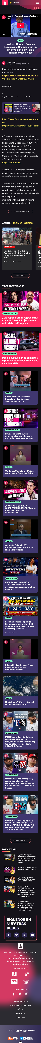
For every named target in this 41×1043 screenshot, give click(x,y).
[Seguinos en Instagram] (24, 935)
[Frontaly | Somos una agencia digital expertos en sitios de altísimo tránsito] (13, 1039)
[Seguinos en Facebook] (8, 935)
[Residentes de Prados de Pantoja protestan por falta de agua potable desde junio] (17, 246)
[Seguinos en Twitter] (16, 935)
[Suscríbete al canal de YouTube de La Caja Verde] (26, 981)
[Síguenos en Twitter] (19, 994)
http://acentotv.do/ (11, 162)
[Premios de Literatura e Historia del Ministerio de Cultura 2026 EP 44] (20, 880)
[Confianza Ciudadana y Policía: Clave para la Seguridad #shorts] (20, 461)
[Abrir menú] (37, 3)
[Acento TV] (5, 2)
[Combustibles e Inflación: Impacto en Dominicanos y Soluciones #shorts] (20, 388)
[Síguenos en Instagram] (26, 994)
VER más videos (21, 841)
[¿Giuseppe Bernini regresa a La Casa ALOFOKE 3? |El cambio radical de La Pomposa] (20, 309)
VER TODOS (20, 276)
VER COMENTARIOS (21, 211)
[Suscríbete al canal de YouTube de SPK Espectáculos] (14, 981)
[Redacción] (4, 64)
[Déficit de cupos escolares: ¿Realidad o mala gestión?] (20, 870)
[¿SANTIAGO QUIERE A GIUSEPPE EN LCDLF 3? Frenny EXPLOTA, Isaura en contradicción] (20, 498)
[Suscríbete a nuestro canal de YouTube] (32, 935)
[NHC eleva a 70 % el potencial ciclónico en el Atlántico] (20, 692)
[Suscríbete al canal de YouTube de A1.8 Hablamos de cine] (26, 974)
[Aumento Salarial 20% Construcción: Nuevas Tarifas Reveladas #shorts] (20, 536)
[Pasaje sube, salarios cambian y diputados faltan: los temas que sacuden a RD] (20, 349)
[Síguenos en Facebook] (13, 994)
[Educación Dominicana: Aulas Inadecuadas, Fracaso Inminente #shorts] (20, 656)
